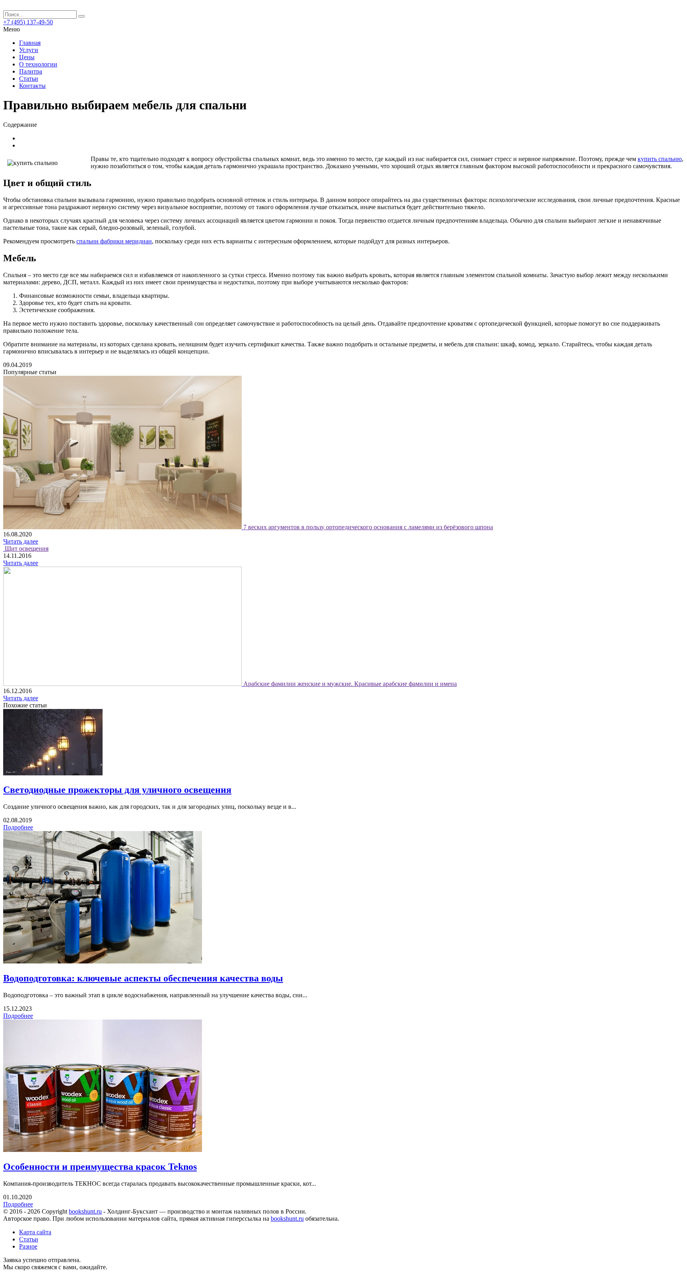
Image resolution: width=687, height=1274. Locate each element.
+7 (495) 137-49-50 (28, 22)
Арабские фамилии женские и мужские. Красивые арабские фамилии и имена (350, 683)
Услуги (28, 50)
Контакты (32, 85)
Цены (27, 57)
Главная (30, 42)
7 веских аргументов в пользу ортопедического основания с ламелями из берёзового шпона (368, 527)
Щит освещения (27, 548)
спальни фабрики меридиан (114, 241)
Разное (28, 1246)
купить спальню (660, 158)
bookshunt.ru (85, 1211)
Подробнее (18, 827)
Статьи (28, 78)
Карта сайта (35, 1232)
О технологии (38, 64)
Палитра (30, 71)
